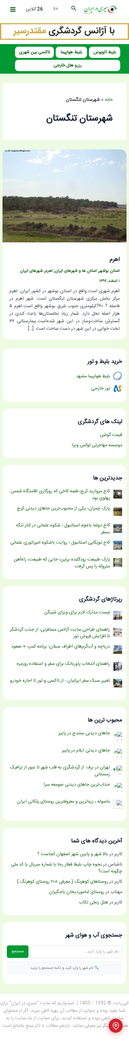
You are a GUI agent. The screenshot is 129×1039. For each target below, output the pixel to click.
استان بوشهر (109, 271)
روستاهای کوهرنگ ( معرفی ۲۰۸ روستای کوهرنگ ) (62, 882)
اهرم (115, 259)
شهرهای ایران (31, 271)
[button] (73, 9)
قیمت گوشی (111, 435)
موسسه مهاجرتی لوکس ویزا (97, 445)
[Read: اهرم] (64, 196)
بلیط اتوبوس (105, 52)
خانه (109, 100)
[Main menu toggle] (12, 9)
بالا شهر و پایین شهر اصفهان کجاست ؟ (72, 854)
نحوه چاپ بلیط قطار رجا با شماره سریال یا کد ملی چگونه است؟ (66, 868)
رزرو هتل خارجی (68, 65)
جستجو (18, 951)
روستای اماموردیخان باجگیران (76, 892)
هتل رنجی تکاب (93, 902)
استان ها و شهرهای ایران (76, 271)
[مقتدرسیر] (64, 31)
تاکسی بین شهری (34, 52)
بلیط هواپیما (71, 52)
